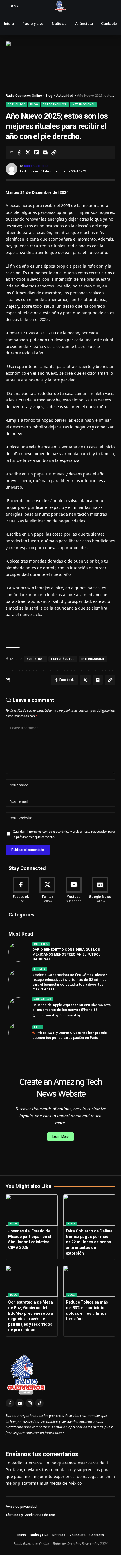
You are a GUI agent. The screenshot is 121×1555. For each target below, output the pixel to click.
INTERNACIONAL (93, 658)
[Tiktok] (39, 1403)
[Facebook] (20, 890)
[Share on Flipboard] (36, 152)
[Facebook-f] (10, 1403)
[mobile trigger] (7, 6)
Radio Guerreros (36, 166)
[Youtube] (73, 890)
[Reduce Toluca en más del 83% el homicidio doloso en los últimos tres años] (89, 1281)
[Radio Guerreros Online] (60, 6)
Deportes (41, 944)
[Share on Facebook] (19, 152)
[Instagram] (29, 1403)
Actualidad (16, 104)
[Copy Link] (54, 152)
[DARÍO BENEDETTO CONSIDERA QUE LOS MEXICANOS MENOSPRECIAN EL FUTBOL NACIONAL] (18, 952)
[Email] (45, 152)
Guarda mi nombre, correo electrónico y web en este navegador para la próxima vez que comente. (64, 834)
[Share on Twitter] (28, 152)
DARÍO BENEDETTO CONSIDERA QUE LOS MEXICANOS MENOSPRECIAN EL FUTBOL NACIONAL (66, 954)
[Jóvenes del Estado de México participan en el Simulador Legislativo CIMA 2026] (32, 1210)
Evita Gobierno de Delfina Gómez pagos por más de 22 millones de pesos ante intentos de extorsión (89, 1242)
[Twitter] (47, 890)
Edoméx (39, 969)
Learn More (60, 1137)
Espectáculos (55, 104)
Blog (34, 104)
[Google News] (100, 890)
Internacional (83, 104)
